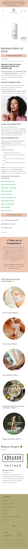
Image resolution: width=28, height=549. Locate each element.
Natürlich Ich (8, 539)
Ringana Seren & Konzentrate (8, 184)
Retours (5, 510)
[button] (2, 11)
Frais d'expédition (10, 61)
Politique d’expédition (7, 545)
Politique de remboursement (16, 541)
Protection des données (8, 507)
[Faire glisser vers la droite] (17, 45)
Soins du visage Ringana (10, 312)
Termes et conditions (8, 503)
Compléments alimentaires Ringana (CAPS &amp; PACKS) (13, 407)
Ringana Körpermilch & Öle (7, 200)
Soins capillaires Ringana (10, 375)
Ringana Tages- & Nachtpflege (8, 187)
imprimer (5, 513)
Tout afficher (4, 449)
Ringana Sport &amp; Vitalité (11, 439)
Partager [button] (5, 232)
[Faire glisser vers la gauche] (10, 45)
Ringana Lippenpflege (6, 194)
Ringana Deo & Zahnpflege (7, 204)
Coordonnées (15, 545)
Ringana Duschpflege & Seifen (8, 197)
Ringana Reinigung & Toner (8, 181)
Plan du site (6, 520)
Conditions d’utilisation (21, 543)
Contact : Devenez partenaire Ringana (12, 516)
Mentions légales (23, 545)
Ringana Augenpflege (6, 191)
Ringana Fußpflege (6, 207)
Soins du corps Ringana (10, 344)
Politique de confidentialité (9, 543)
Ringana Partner (8, 470)
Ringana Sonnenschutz (6, 210)
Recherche (5, 500)
